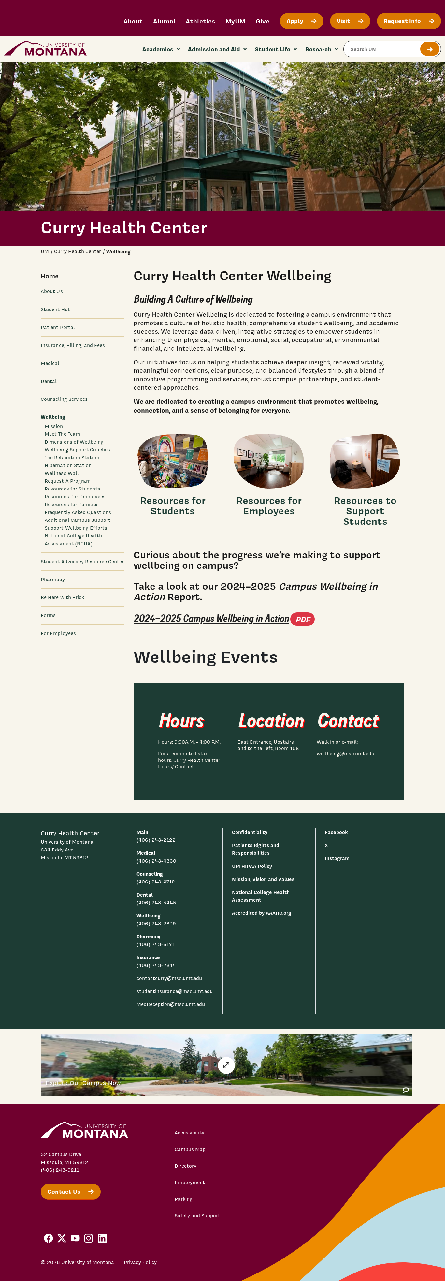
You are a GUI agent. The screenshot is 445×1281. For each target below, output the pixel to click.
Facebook (336, 832)
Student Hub (56, 309)
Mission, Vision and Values (263, 879)
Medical (50, 363)
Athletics (200, 21)
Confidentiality (249, 832)
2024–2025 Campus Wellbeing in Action (224, 618)
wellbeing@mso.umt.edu (345, 753)
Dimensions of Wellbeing (74, 442)
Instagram (337, 858)
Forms (48, 615)
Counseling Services (64, 399)
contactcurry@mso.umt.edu (169, 978)
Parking (184, 1199)
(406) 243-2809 (156, 923)
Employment (190, 1182)
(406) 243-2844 (156, 965)
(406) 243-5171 (155, 944)
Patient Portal (58, 327)
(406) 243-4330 (156, 861)
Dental (49, 381)
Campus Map (190, 1149)
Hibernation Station (68, 465)
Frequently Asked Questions (78, 512)
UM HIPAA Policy (252, 866)
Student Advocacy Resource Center (82, 561)
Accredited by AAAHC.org (261, 913)
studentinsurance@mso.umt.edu (174, 991)
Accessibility (189, 1132)
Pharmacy (53, 579)
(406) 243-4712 (155, 882)
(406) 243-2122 (156, 840)
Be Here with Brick (62, 597)
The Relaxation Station (72, 457)
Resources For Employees (75, 496)
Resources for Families (72, 504)
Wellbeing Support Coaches (77, 449)
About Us (52, 291)
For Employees (58, 633)
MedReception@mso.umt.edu (170, 1004)
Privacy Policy (140, 1262)
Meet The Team (62, 434)
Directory (185, 1166)
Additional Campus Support (77, 520)
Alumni (164, 21)
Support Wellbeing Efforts (76, 528)
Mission (54, 426)
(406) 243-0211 (60, 1170)
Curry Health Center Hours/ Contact (189, 763)
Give (262, 21)
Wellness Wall (62, 473)
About (133, 21)
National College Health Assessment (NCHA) (73, 540)
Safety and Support (197, 1216)
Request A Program (68, 481)
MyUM (235, 21)
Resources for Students (72, 489)
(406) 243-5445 (156, 902)
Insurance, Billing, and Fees (73, 345)
